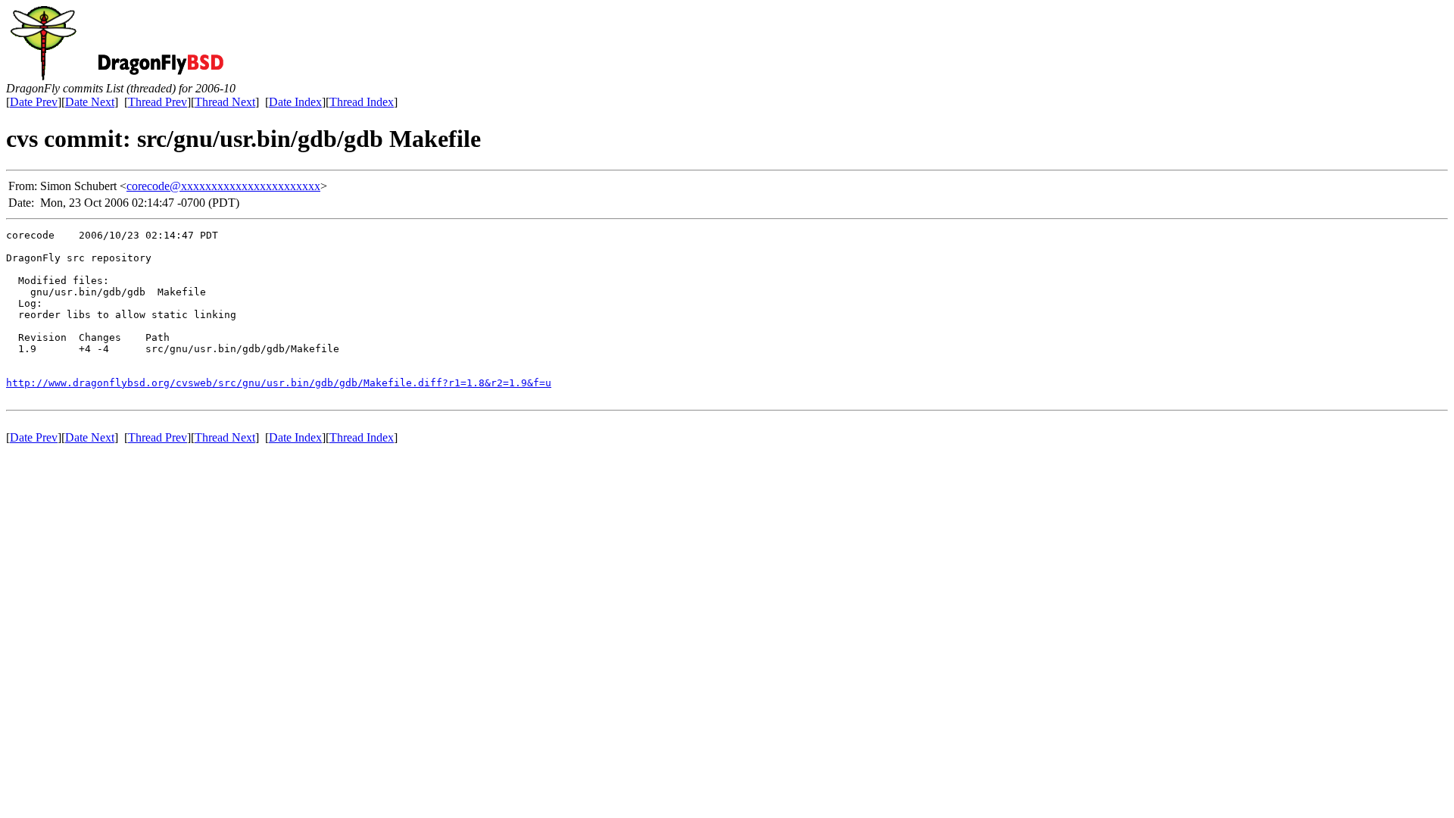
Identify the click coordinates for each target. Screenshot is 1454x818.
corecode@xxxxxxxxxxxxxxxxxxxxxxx (223, 186)
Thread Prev (157, 101)
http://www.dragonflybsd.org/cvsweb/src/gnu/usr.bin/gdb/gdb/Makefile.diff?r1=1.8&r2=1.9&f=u (278, 383)
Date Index (295, 101)
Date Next (89, 101)
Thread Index (361, 101)
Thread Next (225, 101)
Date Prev (34, 101)
